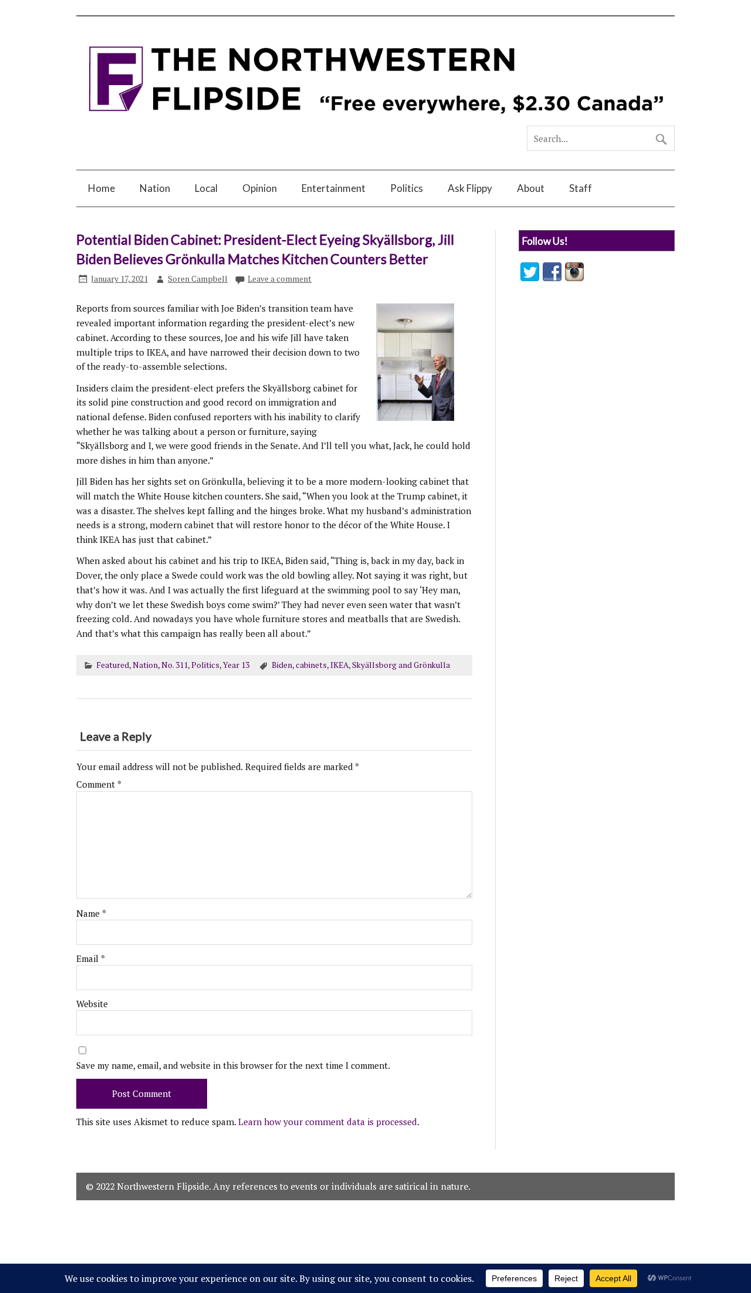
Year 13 (236, 665)
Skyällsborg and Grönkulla (401, 665)
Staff (580, 188)
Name (91, 913)
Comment (98, 784)
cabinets (311, 665)
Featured (112, 665)
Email (90, 958)
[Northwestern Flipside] (375, 120)
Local (206, 188)
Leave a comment (280, 279)
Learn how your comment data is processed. (329, 1121)
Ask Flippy (470, 188)
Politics (406, 188)
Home (101, 188)
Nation (155, 188)
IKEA (339, 665)
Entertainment (334, 188)
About (530, 188)
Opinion (259, 188)
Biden (282, 665)
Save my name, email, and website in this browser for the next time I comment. (233, 1065)
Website (92, 1004)
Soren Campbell (198, 279)
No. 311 (174, 665)
